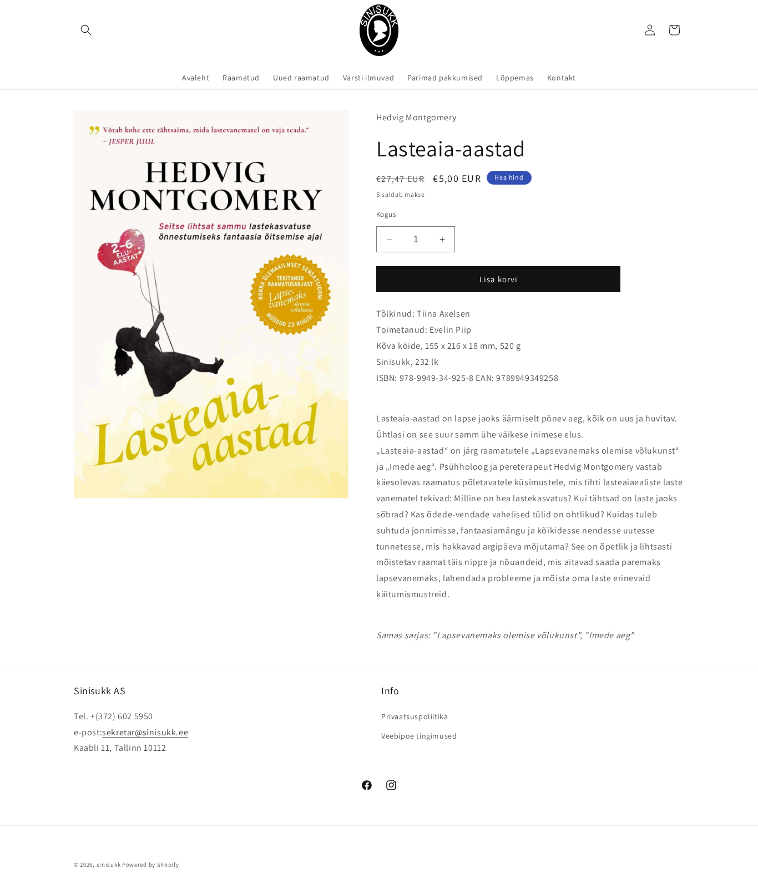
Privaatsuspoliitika (414, 716)
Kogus (386, 214)
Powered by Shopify (150, 864)
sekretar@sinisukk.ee (145, 732)
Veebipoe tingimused (419, 736)
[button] (86, 30)
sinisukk (109, 864)
